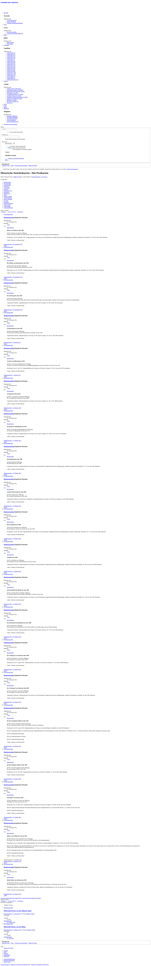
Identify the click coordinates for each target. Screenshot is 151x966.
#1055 (5, 703)
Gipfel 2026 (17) (11, 52)
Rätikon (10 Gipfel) (12, 100)
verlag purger (7, 205)
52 (10, 211)
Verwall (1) (10, 103)
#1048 (5, 474)
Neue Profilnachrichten (12, 121)
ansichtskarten (7, 185)
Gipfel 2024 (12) (11, 55)
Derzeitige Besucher (12, 119)
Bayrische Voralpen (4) (12, 101)
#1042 (5, 278)
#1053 (5, 638)
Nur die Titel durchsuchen (16, 132)
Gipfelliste (6, 45)
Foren (5, 24)
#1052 (5, 605)
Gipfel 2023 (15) (11, 57)
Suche (5, 107)
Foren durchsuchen (11, 20)
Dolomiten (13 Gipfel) (12, 93)
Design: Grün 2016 (8, 948)
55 (15, 211)
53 (12, 211)
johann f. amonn (8, 196)
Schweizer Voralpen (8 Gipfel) (14, 98)
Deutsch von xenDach (40, 964)
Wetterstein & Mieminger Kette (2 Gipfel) (17, 97)
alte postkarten (7, 183)
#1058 (5, 818)
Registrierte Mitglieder (12, 117)
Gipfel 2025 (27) (11, 54)
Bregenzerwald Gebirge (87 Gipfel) (16, 91)
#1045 (5, 376)
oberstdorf (6, 202)
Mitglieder (6, 108)
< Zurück (3, 211)
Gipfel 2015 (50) (11, 68)
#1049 (5, 507)
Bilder (5, 35)
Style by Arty (7, 962)
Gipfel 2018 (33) (11, 64)
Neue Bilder (10, 44)
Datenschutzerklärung (9, 960)
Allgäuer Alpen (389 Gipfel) (14, 88)
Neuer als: (4, 141)
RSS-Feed (6, 956)
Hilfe (5, 952)
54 (13, 211)
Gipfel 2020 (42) (11, 61)
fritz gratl (6, 189)
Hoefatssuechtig (36, 177)
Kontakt (6, 950)
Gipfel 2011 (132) (11, 74)
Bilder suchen (10, 42)
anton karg (6, 186)
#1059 (5, 862)
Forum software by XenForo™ (15, 964)
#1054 (5, 671)
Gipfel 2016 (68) (11, 67)
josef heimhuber (8, 197)
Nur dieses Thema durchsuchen (18, 146)
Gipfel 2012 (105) (11, 72)
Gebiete (6, 81)
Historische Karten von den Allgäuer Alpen (17, 911)
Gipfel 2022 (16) (11, 58)
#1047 (5, 442)
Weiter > (21, 211)
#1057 (5, 780)
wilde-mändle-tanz (8, 207)
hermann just (7, 193)
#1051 (5, 572)
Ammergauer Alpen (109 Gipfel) (15, 90)
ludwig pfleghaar (8, 199)
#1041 (5, 245)
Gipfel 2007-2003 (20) (12, 79)
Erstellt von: (5, 134)
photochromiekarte (8, 203)
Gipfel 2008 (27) (11, 78)
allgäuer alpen (7, 182)
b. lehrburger (7, 188)
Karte (5, 104)
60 (18, 211)
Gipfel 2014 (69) (11, 69)
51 (8, 211)
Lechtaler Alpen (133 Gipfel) (14, 95)
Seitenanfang (7, 955)
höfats (5, 195)
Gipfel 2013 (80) (11, 71)
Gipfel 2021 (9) (11, 60)
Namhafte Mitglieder (12, 116)
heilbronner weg (8, 190)
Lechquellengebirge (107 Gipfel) (15, 94)
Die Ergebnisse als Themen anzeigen (22, 149)
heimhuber (6, 192)
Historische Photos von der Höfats (15, 927)
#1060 (5, 895)
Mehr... (7, 160)
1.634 (8, 224)
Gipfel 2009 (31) (11, 77)
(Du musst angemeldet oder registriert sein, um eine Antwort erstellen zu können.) (21, 898)
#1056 (5, 747)
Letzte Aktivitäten (11, 21)
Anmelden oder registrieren (9, 2)
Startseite (6, 12)
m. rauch (6, 200)
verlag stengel (7, 206)
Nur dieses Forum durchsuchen (18, 148)
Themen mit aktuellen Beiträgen (15, 23)
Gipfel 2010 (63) (11, 75)
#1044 (5, 344)
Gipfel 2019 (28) (11, 62)
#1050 (5, 540)
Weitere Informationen (72, 169)
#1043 (5, 311)
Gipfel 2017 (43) (11, 65)
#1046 (5, 409)
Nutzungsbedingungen (9, 959)
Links (5, 105)
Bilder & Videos (18, 177)
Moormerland (10, 227)
